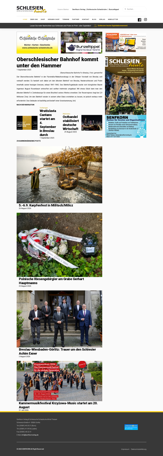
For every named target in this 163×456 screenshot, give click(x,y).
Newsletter (113, 19)
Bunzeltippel (114, 9)
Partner (75, 19)
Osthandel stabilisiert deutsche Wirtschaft (71, 123)
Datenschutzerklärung (138, 449)
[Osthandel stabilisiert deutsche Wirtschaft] (92, 123)
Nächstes (66, 114)
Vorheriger (44, 108)
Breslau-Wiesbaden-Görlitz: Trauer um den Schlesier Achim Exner (57, 351)
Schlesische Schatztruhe (97, 9)
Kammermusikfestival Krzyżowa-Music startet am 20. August (58, 405)
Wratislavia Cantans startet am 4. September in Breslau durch (48, 123)
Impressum (125, 449)
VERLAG (102, 19)
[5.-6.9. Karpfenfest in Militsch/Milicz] (59, 174)
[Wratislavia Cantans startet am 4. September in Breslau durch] (27, 123)
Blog (94, 19)
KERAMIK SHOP (54, 19)
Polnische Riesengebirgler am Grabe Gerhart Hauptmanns (51, 281)
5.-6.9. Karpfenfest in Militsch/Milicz (46, 205)
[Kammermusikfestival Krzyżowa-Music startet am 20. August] (59, 381)
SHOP (43, 19)
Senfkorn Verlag (78, 9)
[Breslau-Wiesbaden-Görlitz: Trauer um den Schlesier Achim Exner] (59, 319)
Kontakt (85, 19)
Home (25, 19)
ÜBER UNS (34, 19)
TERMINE (65, 19)
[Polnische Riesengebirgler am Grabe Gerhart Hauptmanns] (59, 245)
